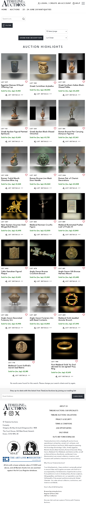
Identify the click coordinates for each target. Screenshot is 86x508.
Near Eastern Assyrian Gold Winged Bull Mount (13, 226)
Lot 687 (33, 315)
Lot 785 (54, 361)
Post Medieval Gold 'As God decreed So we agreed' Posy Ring (63, 367)
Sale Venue (63, 432)
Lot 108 (33, 83)
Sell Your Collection (50, 496)
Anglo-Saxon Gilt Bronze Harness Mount (69, 273)
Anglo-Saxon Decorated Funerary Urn (11, 319)
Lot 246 (62, 175)
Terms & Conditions (63, 424)
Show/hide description (31, 38)
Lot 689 (62, 315)
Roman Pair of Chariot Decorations (68, 179)
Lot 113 (4, 128)
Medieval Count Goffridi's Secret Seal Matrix (19, 367)
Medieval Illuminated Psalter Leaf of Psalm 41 (70, 226)
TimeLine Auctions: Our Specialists (63, 411)
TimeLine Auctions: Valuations (64, 415)
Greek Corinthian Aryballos (42, 86)
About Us (64, 406)
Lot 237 (33, 175)
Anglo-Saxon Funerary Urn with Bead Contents (41, 319)
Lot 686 (4, 315)
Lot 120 (33, 128)
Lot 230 (4, 175)
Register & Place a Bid (51, 493)
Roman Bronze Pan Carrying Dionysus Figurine (70, 133)
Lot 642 (5, 268)
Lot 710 (11, 362)
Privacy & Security (64, 419)
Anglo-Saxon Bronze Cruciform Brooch (39, 273)
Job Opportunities (63, 428)
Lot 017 (4, 82)
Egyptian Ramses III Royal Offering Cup (12, 86)
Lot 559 (61, 222)
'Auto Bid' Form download (64, 437)
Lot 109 (61, 82)
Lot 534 (33, 222)
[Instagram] (11, 413)
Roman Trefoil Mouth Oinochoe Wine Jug (10, 179)
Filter (8, 25)
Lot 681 (61, 268)
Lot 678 (33, 268)
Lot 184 (61, 128)
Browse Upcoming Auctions (53, 491)
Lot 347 (4, 222)
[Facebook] (5, 413)
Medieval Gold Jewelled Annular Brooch (68, 319)
